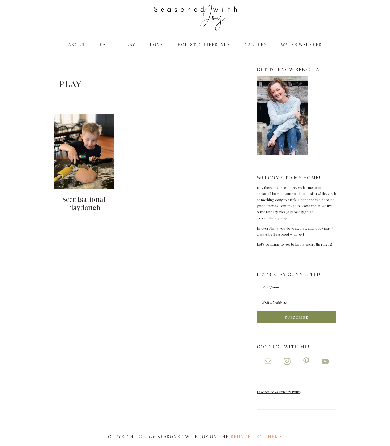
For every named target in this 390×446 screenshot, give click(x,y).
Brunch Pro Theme (256, 436)
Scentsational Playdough (84, 203)
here (327, 244)
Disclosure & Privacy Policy (279, 391)
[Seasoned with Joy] (195, 25)
